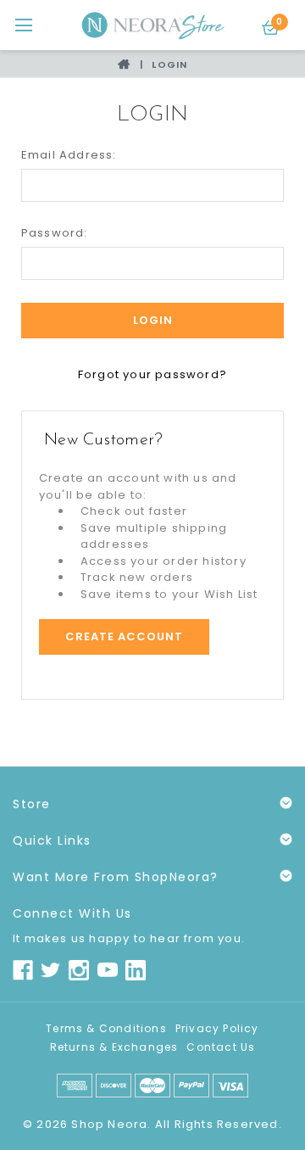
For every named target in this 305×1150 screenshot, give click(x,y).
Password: (54, 233)
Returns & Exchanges (114, 1047)
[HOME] (126, 64)
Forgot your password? (152, 374)
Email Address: (69, 155)
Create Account (124, 636)
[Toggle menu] (23, 25)
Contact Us (220, 1047)
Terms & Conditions (106, 1028)
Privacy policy (217, 1028)
